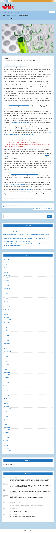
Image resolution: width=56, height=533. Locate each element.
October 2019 (6, 448)
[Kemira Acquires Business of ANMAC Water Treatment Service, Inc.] (5, 497)
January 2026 (6, 277)
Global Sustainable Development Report (15, 184)
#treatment (22, 198)
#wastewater (31, 198)
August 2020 (6, 437)
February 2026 (6, 275)
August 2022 (6, 382)
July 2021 (5, 411)
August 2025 (6, 291)
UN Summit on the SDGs (26, 189)
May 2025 (5, 298)
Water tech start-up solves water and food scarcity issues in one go (21, 140)
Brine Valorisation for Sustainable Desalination (22, 516)
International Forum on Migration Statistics (19, 105)
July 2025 (5, 293)
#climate (12, 198)
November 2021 (6, 403)
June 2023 (5, 359)
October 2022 (6, 377)
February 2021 (6, 421)
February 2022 (6, 398)
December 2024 (6, 312)
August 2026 (6, 259)
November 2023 (6, 346)
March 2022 (6, 395)
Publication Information (9, 15)
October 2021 (6, 406)
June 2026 (5, 264)
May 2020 (5, 442)
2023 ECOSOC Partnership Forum (20, 122)
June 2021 (5, 414)
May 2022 (5, 390)
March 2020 (6, 445)
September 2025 (7, 288)
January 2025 (6, 309)
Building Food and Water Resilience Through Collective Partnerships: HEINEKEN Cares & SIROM (24, 238)
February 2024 (6, 338)
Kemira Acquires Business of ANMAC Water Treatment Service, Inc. (18, 241)
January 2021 (6, 424)
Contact (11, 18)
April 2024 (5, 332)
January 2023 (6, 369)
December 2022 (6, 372)
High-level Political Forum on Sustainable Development (24, 174)
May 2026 (5, 267)
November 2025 (6, 283)
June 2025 (5, 296)
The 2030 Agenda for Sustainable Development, (15, 66)
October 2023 (6, 348)
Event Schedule (23, 15)
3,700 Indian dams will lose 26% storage (42, 208)
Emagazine (17, 12)
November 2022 (6, 374)
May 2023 (5, 361)
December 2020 (6, 427)
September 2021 (7, 408)
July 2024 (5, 325)
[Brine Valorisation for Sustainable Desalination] (5, 516)
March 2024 (6, 335)
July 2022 (5, 385)
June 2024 (5, 327)
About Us (10, 12)
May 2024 (5, 330)
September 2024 (7, 319)
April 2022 (5, 393)
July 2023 (5, 356)
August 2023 (6, 353)
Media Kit (5, 18)
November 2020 (6, 429)
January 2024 (6, 340)
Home (4, 12)
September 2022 (7, 380)
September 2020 (7, 435)
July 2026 (5, 262)
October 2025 (6, 285)
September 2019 (7, 450)
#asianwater (6, 198)
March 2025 (6, 304)
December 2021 (6, 401)
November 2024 (6, 314)
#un (26, 198)
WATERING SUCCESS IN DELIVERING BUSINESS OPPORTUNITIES (22, 142)
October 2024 (6, 317)
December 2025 (6, 280)
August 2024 (6, 322)
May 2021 (5, 416)
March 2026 (6, 272)
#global (16, 198)
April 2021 (5, 419)
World (10, 58)
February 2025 (6, 306)
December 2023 (6, 343)
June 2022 (5, 387)
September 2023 (7, 351)
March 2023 (6, 364)
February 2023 (6, 366)
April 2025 (5, 301)
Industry (6, 58)
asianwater (6, 63)
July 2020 (5, 440)
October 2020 (6, 432)
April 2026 (5, 270)
